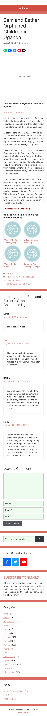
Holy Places (8, 621)
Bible (5, 614)
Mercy (14, 277)
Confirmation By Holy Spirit (19, 284)
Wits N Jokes (9, 672)
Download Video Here (13, 112)
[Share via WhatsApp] (5, 50)
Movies (6, 625)
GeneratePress (23, 712)
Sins (5, 653)
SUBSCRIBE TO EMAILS (21, 577)
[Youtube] (23, 562)
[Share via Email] (24, 50)
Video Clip (29, 277)
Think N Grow (9, 664)
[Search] (39, 539)
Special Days (9, 657)
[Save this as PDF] (19, 50)
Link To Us (8, 695)
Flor (5, 340)
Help (9, 277)
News (6, 629)
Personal (7, 637)
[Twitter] (15, 562)
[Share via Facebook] (10, 50)
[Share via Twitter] (14, 50)
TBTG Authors (9, 699)
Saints (6, 649)
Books (6, 618)
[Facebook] (7, 562)
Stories (6, 660)
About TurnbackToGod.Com (16, 691)
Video (21, 277)
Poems (6, 641)
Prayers (6, 645)
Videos (10, 273)
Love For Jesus (13, 280)
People (6, 633)
